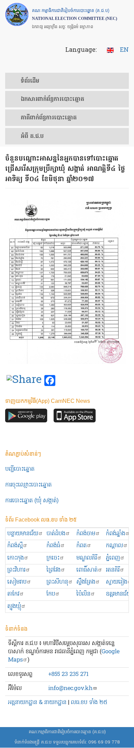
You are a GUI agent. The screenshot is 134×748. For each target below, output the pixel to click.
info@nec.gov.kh (70, 688)
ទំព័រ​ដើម (30, 81)
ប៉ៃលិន (83, 594)
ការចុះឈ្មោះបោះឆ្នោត (28, 485)
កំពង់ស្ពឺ (15, 545)
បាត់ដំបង (55, 533)
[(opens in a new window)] (24, 381)
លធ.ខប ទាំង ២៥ (89, 702)
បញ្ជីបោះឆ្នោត (19, 469)
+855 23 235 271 (68, 674)
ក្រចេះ (52, 558)
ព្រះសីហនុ (57, 582)
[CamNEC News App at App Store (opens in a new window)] (75, 417)
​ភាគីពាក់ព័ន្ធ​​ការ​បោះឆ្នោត (49, 118)
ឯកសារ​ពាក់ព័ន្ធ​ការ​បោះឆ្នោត (52, 99)
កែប (50, 594)
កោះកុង (15, 558)
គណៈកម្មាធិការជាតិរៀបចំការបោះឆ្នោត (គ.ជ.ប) (67, 732)
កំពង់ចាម (85, 533)
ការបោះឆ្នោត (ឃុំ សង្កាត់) (31, 500)
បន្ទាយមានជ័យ (22, 533)
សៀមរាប (16, 582)
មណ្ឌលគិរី (86, 558)
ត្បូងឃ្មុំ (14, 606)
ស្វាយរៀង (116, 582)
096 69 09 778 (104, 742)
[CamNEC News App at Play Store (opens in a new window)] (26, 417)
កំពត (81, 545)
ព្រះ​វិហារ (16, 570)
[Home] (17, 14)
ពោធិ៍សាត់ (87, 570)
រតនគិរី (113, 570)
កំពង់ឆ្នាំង (115, 533)
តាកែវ (13, 594)
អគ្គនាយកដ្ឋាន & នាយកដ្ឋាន (37, 702)
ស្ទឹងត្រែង (85, 582)
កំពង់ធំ (53, 545)
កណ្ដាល (114, 545)
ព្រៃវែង (53, 570)
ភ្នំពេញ (113, 558)
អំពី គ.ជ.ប (32, 136)
